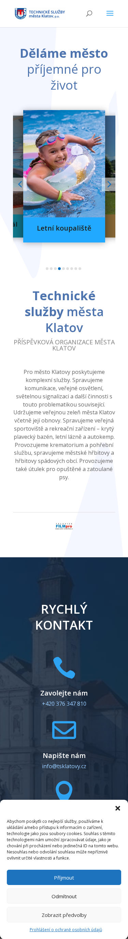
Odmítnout (64, 896)
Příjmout (64, 877)
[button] (117, 808)
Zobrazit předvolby (64, 914)
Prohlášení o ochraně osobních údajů (66, 930)
